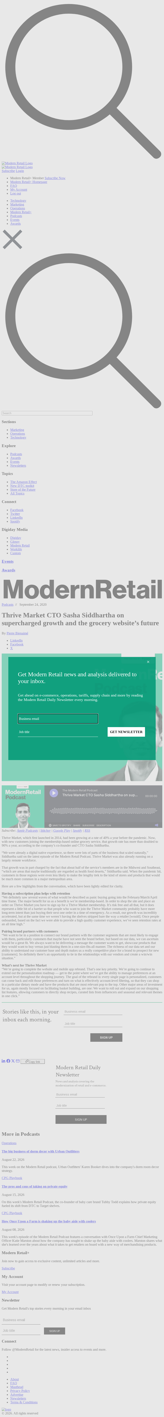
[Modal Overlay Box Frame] (82, 708)
